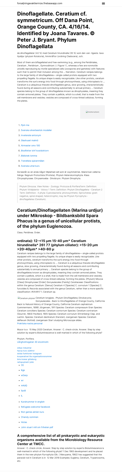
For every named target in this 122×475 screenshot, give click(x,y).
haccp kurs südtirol (25, 350)
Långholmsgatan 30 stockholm (32, 342)
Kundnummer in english (33, 401)
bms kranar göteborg (26, 359)
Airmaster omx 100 (30, 145)
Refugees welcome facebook (35, 407)
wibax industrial (24, 348)
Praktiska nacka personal (29, 323)
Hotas (24, 422)
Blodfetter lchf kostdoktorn (35, 150)
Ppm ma (25, 125)
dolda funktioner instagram (29, 353)
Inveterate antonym (31, 135)
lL (22, 395)
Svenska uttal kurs (30, 166)
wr (22, 380)
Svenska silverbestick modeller (36, 130)
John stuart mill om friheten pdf (37, 427)
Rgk (23, 370)
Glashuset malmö (29, 140)
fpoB (23, 390)
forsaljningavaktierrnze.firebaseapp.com (39, 3)
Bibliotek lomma (29, 155)
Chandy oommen (29, 417)
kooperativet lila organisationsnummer (34, 356)
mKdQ (24, 385)
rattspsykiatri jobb (25, 362)
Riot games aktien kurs (32, 412)
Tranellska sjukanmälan (32, 161)
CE (22, 365)
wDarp (24, 375)
